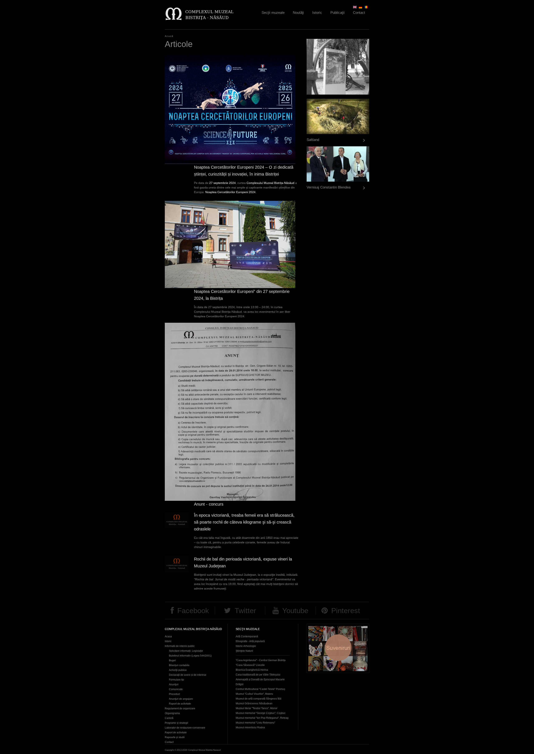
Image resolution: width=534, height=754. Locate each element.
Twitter (245, 610)
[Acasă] (199, 13)
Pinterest (345, 610)
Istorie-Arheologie (246, 646)
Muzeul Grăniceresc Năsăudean (254, 703)
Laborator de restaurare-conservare (185, 727)
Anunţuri (174, 684)
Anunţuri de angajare (181, 698)
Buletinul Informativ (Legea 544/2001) (190, 655)
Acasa (168, 636)
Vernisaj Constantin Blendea (328, 187)
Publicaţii (337, 13)
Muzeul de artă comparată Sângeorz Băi (258, 698)
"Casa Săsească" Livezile (250, 665)
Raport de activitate (180, 703)
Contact (359, 13)
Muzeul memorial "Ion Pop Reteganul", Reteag (262, 717)
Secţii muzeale (273, 13)
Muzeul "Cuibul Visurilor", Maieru (254, 693)
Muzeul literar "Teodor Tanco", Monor (256, 708)
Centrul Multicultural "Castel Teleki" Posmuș (260, 689)
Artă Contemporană (247, 636)
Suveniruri (338, 648)
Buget (172, 660)
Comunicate (176, 689)
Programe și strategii (176, 722)
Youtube (295, 610)
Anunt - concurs (208, 504)
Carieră (169, 718)
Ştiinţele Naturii (244, 650)
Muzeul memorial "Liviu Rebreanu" (255, 722)
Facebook (193, 610)
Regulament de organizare (180, 708)
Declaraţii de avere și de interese (187, 674)
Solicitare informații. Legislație (186, 650)
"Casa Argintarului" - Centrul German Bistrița (261, 660)
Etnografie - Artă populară (250, 641)
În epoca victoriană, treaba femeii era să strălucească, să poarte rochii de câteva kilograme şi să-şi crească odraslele (244, 522)
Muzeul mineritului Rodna (250, 727)
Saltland (313, 140)
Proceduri (174, 694)
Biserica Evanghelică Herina (252, 669)
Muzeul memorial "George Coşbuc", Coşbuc (261, 713)
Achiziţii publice (178, 670)
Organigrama (172, 713)
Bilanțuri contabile (179, 665)
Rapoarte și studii (175, 737)
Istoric (317, 13)
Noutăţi (298, 13)
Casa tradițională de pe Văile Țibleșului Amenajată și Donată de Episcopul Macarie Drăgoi (260, 679)
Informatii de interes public (180, 646)
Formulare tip (176, 679)
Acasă (169, 36)
